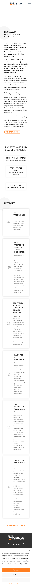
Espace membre (16, 544)
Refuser (16, 575)
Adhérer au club (12, 132)
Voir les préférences (16, 580)
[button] (29, 550)
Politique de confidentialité (16, 584)
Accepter (16, 570)
